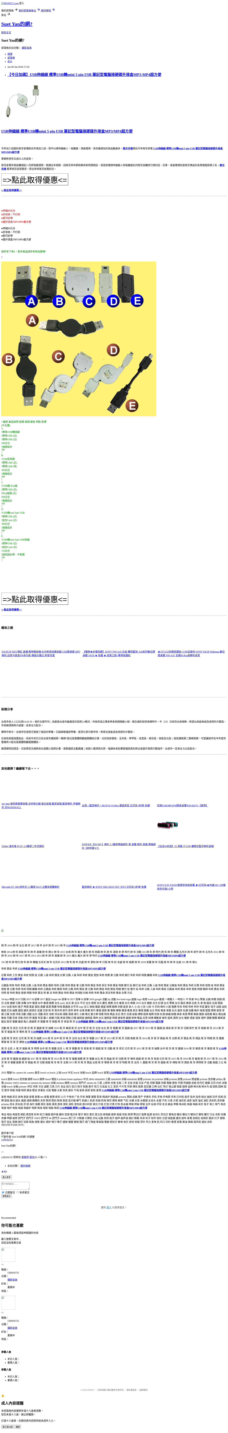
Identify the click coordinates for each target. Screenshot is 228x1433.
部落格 (11, 57)
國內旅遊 (25, 1166)
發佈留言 (6, 1196)
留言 (31, 1157)
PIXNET (90, 1390)
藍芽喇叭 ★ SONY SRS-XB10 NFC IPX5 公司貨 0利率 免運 (114, 887)
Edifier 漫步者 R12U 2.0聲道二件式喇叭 (23, 846)
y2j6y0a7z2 (7, 1139)
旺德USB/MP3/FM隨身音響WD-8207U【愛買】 (182, 805)
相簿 (9, 54)
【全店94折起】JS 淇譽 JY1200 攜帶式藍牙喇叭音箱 (185, 846)
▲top (4, 1171)
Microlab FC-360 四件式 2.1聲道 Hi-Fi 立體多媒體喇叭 (30, 887)
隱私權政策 (131, 1390)
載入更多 (6, 1177)
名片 (9, 61)
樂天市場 (128, 148)
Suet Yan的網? (16, 24)
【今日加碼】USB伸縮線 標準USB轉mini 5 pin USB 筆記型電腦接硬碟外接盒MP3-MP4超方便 (84, 75)
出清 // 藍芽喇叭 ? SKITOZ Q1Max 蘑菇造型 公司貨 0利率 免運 (116, 805)
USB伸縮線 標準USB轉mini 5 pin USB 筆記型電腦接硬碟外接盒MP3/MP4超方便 (67, 131)
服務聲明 (143, 1390)
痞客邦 (25, 1157)
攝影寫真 (27, 48)
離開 (18, 1427)
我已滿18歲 (7, 1427)
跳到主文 (6, 32)
